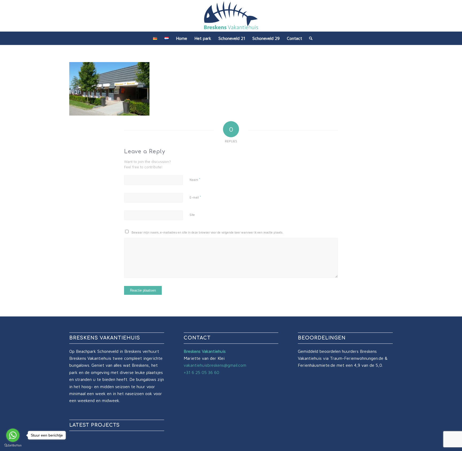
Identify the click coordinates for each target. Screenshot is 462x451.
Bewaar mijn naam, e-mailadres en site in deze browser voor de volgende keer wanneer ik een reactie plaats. (207, 232)
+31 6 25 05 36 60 (201, 372)
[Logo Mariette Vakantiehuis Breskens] (231, 16)
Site (192, 214)
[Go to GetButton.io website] (12, 445)
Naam (195, 179)
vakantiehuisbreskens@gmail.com (215, 365)
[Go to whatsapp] (13, 435)
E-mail (195, 197)
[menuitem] (155, 38)
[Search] (309, 38)
